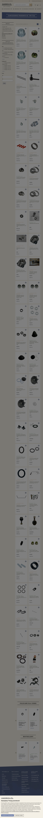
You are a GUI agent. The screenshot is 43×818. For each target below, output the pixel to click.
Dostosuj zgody (19, 815)
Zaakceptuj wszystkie (7, 815)
